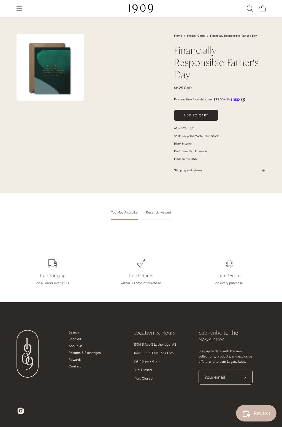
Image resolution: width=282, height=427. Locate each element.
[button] (249, 8)
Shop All (75, 339)
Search (74, 332)
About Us (76, 346)
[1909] (141, 8)
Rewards (75, 360)
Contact (75, 366)
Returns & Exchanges (85, 353)
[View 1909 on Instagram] (21, 411)
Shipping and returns (188, 170)
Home (178, 36)
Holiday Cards (196, 36)
